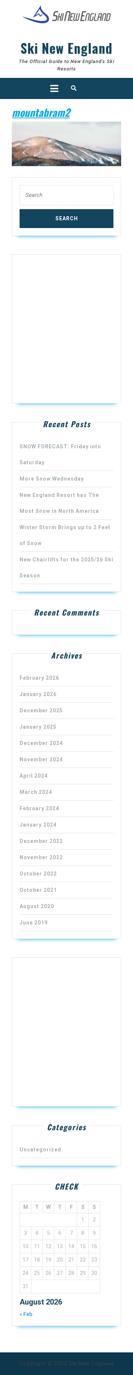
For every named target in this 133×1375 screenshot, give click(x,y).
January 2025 (38, 727)
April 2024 (34, 776)
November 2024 (41, 759)
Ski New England (66, 47)
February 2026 (39, 678)
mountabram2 (41, 112)
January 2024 (38, 825)
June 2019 (34, 923)
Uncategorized (40, 1150)
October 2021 (38, 890)
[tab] (54, 88)
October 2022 (38, 874)
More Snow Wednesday (52, 479)
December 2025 (41, 710)
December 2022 (41, 841)
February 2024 (39, 808)
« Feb (26, 1314)
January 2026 (38, 694)
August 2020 (37, 906)
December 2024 (41, 743)
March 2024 (36, 792)
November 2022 (41, 857)
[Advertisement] (66, 329)
